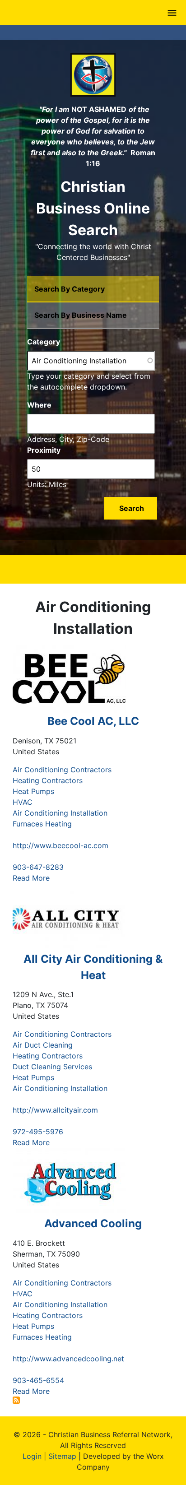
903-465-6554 (38, 1380)
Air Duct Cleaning (43, 1044)
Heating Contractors (48, 780)
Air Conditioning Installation (60, 812)
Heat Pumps (33, 791)
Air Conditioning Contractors (62, 769)
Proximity (43, 450)
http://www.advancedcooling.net (68, 1358)
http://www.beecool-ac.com (60, 845)
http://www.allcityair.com (55, 1109)
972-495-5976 (38, 1131)
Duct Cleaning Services (52, 1066)
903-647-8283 (38, 867)
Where (39, 404)
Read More (31, 877)
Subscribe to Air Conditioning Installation (16, 1400)
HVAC (23, 802)
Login (32, 1456)
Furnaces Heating (42, 823)
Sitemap (62, 1456)
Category (43, 341)
